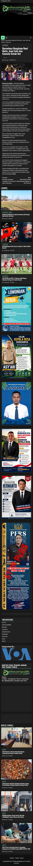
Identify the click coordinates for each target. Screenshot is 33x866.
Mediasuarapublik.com (19, 861)
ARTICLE (4, 622)
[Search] (31, 37)
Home (2, 40)
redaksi (11, 218)
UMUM (3, 639)
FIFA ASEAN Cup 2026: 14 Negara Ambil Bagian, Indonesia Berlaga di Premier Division (14, 279)
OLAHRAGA (5, 45)
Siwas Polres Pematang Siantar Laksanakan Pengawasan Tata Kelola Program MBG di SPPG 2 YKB (16, 848)
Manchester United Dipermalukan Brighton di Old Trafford (23, 180)
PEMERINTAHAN (6, 632)
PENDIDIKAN (5, 634)
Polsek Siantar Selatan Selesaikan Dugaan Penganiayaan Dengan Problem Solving (13, 752)
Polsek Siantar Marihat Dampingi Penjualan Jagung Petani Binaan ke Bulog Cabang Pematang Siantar (15, 784)
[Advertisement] (16, 25)
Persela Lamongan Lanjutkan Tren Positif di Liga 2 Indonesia (9, 180)
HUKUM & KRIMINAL (6, 624)
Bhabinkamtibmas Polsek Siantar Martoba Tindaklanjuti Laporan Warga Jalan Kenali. (13, 816)
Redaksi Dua (13, 60)
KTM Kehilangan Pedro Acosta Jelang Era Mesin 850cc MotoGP (16, 247)
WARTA (10, 212)
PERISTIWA (4, 636)
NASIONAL (4, 627)
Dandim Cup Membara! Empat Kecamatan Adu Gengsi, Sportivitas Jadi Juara (16, 215)
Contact (17, 858)
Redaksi (12, 858)
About (21, 858)
